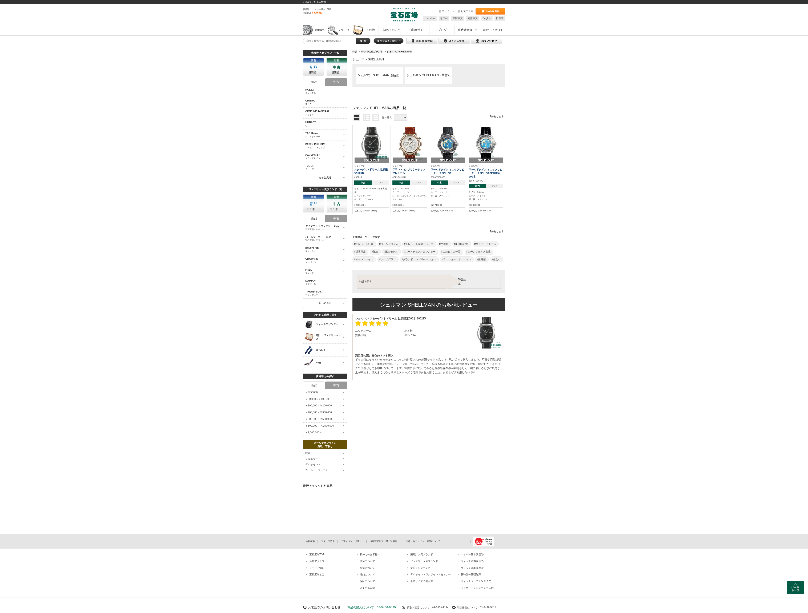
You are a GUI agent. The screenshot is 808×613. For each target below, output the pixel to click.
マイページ (448, 11)
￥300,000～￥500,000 (318, 419)
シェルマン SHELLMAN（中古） (429, 75)
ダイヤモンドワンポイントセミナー (430, 574)
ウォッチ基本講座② (472, 561)
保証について (367, 581)
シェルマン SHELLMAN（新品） (379, 75)
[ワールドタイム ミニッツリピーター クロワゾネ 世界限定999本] (486, 143)
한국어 (444, 18)
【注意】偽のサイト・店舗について (421, 541)
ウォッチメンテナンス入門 (476, 581)
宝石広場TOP (316, 554)
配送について (367, 567)
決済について (367, 561)
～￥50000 (311, 392)
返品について (367, 574)
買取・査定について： (419, 607)
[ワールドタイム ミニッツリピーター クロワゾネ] (448, 143)
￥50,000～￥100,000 (317, 399)
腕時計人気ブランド (421, 554)
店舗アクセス (316, 561)
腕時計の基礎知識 (471, 574)
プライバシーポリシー (352, 541)
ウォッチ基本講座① (472, 554)
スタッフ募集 (328, 541)
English (486, 18)
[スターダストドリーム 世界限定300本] (372, 143)
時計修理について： (468, 607)
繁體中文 (458, 18)
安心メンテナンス (420, 567)
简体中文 (473, 18)
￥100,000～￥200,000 (318, 405)
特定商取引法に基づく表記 (383, 541)
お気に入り (467, 11)
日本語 (500, 18)
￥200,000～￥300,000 (318, 412)
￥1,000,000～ (313, 432)
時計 (307, 453)
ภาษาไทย (430, 18)
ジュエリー (311, 458)
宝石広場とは (316, 574)
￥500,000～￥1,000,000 (319, 425)
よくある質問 (367, 587)
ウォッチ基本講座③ (472, 567)
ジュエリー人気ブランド (424, 561)
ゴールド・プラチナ (316, 470)
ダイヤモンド (312, 464)
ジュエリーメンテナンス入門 (477, 587)
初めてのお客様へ (370, 554)
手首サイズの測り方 (421, 581)
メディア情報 (316, 567)
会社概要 (310, 541)
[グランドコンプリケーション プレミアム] (410, 143)
